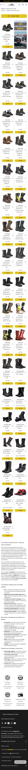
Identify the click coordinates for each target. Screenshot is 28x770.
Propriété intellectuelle (9, 765)
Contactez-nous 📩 (6, 753)
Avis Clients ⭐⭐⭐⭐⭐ (8, 749)
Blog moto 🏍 (15, 753)
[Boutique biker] (11, 4)
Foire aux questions (16, 757)
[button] (12, 36)
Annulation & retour (6, 760)
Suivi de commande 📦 (20, 749)
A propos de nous (6, 757)
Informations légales (8, 741)
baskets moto (14, 576)
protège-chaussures (21, 578)
